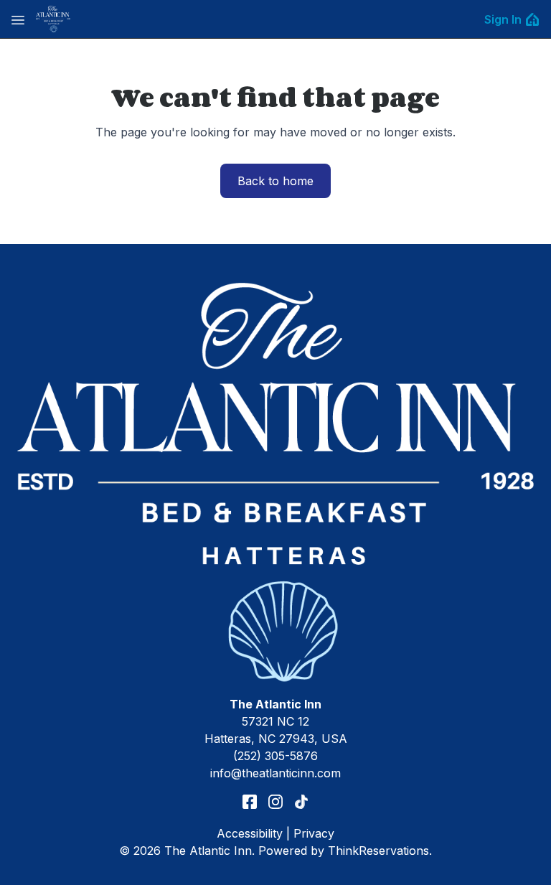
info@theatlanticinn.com (275, 773)
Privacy (313, 833)
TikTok (301, 802)
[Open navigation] (18, 19)
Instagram (275, 802)
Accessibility (250, 833)
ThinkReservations (378, 850)
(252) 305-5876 (275, 756)
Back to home (275, 181)
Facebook (249, 802)
